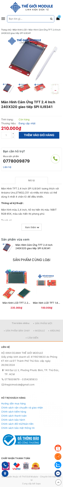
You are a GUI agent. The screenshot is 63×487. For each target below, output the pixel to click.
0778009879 (16, 161)
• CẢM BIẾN (32, 337)
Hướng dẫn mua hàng (13, 403)
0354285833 (29, 379)
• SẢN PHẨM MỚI (42, 323)
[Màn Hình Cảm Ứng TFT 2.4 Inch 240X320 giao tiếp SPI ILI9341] (7, 247)
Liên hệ (7, 167)
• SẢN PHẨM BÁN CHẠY (17, 330)
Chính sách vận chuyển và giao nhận (22, 407)
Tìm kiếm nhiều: (21, 323)
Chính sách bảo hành (13, 419)
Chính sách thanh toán (14, 415)
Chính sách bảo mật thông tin (18, 427)
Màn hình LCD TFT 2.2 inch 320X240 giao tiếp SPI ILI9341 (16, 302)
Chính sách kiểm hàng (13, 411)
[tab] (31, 180)
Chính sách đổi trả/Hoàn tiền (17, 423)
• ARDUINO (54, 330)
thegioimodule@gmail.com (19, 384)
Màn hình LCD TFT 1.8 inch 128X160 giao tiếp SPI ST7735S (47, 302)
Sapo (38, 483)
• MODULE (39, 330)
